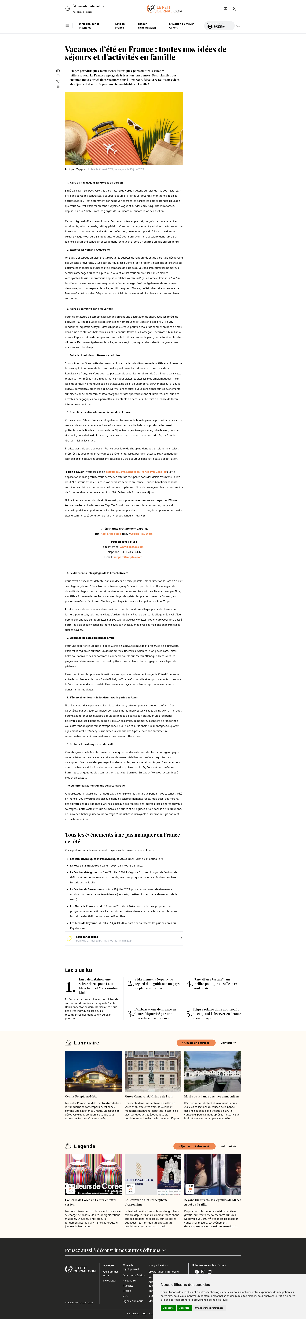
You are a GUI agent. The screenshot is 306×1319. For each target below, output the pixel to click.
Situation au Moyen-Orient (182, 25)
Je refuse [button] (184, 1307)
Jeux (151, 1296)
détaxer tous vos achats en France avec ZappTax (136, 472)
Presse (127, 1291)
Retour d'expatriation (147, 25)
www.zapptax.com (132, 547)
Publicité (128, 1285)
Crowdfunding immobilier (164, 1271)
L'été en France (120, 25)
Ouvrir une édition (134, 1275)
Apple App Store (111, 533)
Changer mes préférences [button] (209, 1307)
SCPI (151, 1276)
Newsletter (110, 1280)
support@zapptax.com (128, 557)
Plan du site (134, 1313)
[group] (230, 25)
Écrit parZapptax (76, 169)
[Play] (230, 26)
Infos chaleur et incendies (89, 25)
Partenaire (129, 1280)
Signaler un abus (133, 1301)
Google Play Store (141, 533)
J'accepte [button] (168, 1307)
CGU (125, 1296)
